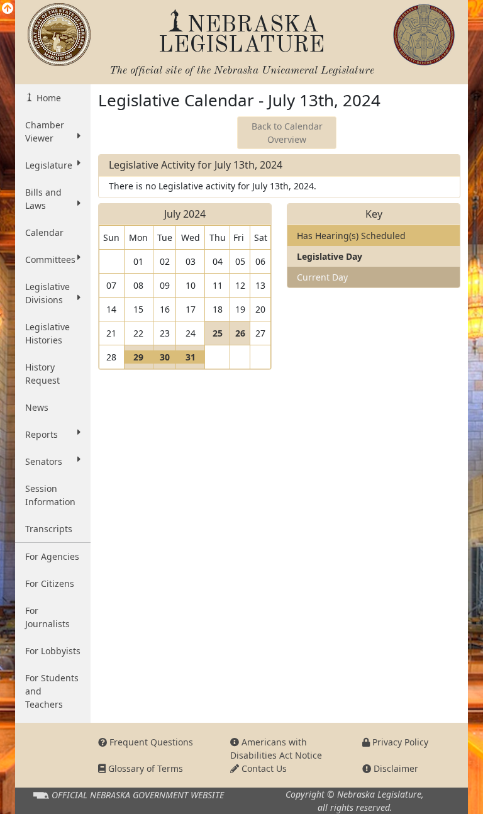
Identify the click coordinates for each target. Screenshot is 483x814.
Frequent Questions (150, 742)
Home (47, 98)
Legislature (48, 165)
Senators (43, 461)
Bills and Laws (43, 198)
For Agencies (52, 556)
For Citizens (49, 583)
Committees (50, 259)
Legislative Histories (47, 333)
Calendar (44, 232)
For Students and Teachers (52, 691)
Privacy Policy (399, 742)
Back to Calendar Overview (287, 132)
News (36, 407)
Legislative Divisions (47, 293)
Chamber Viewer (44, 131)
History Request (42, 373)
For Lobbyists (52, 651)
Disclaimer (394, 768)
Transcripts (48, 529)
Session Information (50, 495)
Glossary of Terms (144, 768)
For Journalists (47, 617)
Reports (41, 434)
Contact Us (263, 768)
